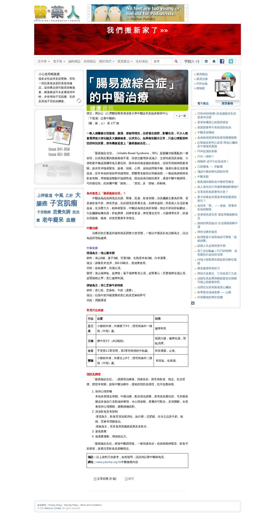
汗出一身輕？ (205, 156)
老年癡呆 (53, 220)
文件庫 (43, 61)
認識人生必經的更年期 (211, 245)
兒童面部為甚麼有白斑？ (212, 191)
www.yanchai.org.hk (108, 462)
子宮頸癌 (44, 212)
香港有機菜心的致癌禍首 (212, 122)
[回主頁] (214, 61)
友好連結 (142, 61)
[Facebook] (222, 61)
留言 (131, 478)
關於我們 (105, 61)
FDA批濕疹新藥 (207, 151)
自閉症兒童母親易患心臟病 (214, 287)
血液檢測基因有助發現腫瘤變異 (217, 137)
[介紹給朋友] (206, 61)
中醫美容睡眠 (205, 132)
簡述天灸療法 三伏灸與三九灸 (217, 273)
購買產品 (124, 61)
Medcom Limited (53, 508)
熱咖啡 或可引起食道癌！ (213, 161)
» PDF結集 (201, 83)
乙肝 (69, 195)
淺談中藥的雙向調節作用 (212, 171)
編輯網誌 (74, 61)
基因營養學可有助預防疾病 (214, 127)
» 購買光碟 (201, 79)
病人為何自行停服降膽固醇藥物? (217, 186)
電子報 (58, 61)
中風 (59, 195)
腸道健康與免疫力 (208, 268)
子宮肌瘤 (63, 203)
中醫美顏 (203, 176)
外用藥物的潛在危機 (210, 297)
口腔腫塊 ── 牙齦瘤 (210, 166)
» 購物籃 (199, 88)
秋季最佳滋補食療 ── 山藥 (214, 292)
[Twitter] (230, 61)
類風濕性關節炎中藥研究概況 (215, 181)
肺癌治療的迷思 (207, 231)
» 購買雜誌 (201, 74)
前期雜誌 (90, 61)
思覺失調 (61, 211)
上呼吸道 (45, 195)
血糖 (71, 220)
